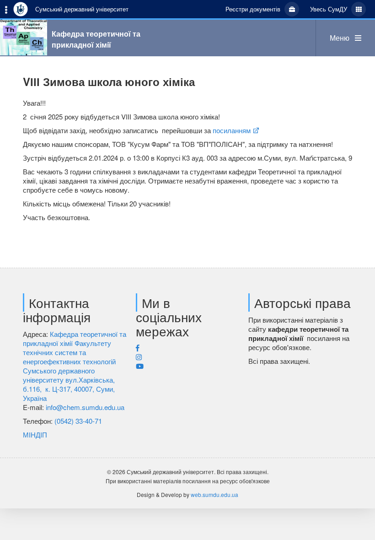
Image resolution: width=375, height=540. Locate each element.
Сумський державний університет (82, 9)
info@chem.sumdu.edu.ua (85, 407)
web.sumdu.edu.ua (214, 494)
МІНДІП (35, 434)
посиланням (231, 130)
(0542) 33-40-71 (78, 421)
